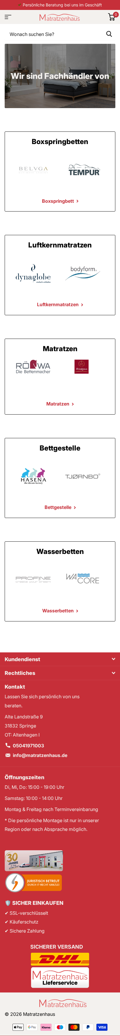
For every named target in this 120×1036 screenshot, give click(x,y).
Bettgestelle (59, 507)
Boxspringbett (58, 201)
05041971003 (28, 746)
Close (60, 659)
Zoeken (109, 33)
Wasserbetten (58, 611)
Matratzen (58, 404)
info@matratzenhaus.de (40, 755)
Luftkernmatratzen (58, 304)
